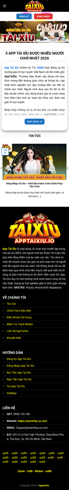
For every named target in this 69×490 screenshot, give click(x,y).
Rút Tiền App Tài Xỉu (19, 372)
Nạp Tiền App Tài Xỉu (19, 379)
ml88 (48, 471)
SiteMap (12, 393)
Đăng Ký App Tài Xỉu (19, 359)
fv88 (29, 471)
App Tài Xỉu (11, 67)
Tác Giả (11, 303)
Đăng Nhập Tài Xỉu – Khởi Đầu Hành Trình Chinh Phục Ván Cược (34, 185)
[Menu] (5, 6)
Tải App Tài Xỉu (16, 386)
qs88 (5, 453)
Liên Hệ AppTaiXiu (17, 331)
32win (21, 471)
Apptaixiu (44, 485)
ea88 (51, 457)
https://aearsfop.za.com (32, 421)
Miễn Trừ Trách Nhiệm (20, 324)
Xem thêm (33, 121)
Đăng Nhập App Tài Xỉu (20, 365)
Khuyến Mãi (14, 338)
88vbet (39, 471)
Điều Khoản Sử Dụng (19, 317)
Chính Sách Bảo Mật (19, 310)
